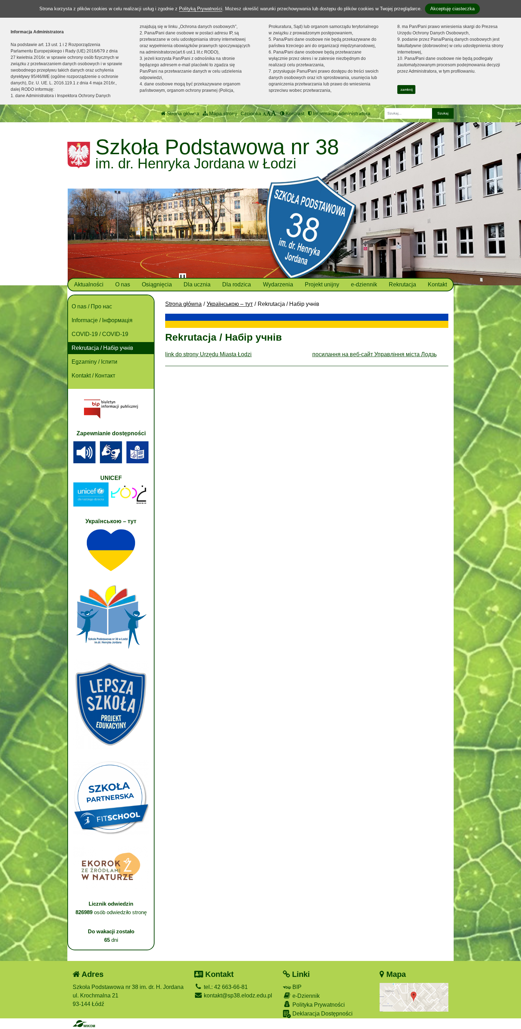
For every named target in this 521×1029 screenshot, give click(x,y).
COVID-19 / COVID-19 (100, 334)
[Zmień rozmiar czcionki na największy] (273, 113)
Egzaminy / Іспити (94, 362)
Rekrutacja (402, 284)
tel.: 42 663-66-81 (225, 987)
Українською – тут (230, 304)
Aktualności (88, 284)
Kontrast (294, 113)
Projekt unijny (322, 284)
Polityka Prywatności (318, 1005)
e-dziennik (364, 284)
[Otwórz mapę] (414, 997)
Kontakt (437, 284)
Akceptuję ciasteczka (452, 8)
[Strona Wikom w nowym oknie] (84, 1023)
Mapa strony (222, 113)
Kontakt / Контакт (93, 376)
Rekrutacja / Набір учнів (102, 348)
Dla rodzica (236, 284)
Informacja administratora (341, 113)
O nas (122, 284)
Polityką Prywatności (200, 8)
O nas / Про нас (92, 306)
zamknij (406, 89)
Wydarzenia (278, 284)
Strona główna (182, 113)
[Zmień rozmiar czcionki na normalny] (264, 113)
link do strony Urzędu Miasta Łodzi (208, 354)
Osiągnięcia (157, 284)
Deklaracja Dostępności (322, 1014)
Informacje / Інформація (102, 320)
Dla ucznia (197, 284)
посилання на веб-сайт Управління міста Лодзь (374, 354)
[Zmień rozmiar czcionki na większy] (268, 113)
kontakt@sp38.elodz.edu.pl (237, 995)
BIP (296, 987)
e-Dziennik (305, 996)
